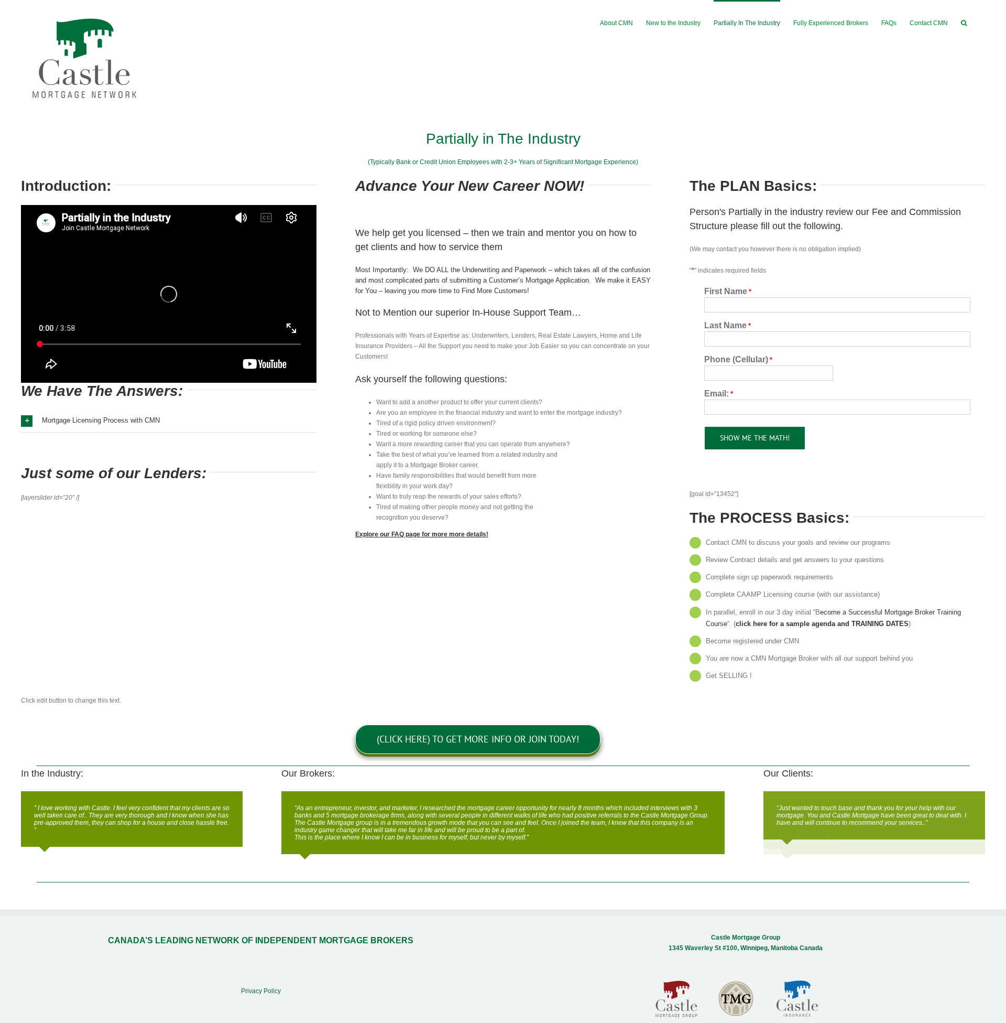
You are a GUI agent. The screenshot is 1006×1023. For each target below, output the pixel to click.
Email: (718, 393)
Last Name (727, 325)
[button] (964, 22)
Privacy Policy (261, 991)
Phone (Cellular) (738, 359)
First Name (727, 291)
